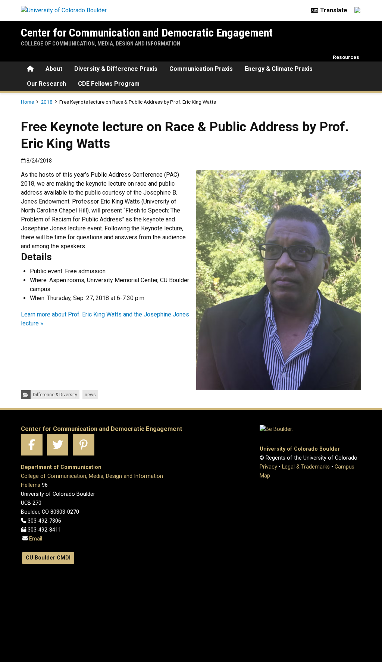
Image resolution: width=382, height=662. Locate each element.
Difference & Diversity (55, 394)
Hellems (30, 485)
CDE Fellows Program (109, 83)
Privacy (268, 467)
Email (35, 539)
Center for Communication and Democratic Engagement (147, 32)
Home (27, 102)
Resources (346, 57)
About (54, 68)
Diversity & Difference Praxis (115, 68)
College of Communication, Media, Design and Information (100, 43)
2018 (47, 102)
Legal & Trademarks (306, 467)
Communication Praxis (201, 68)
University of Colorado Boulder (300, 449)
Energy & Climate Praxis (279, 68)
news (90, 394)
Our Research (46, 83)
